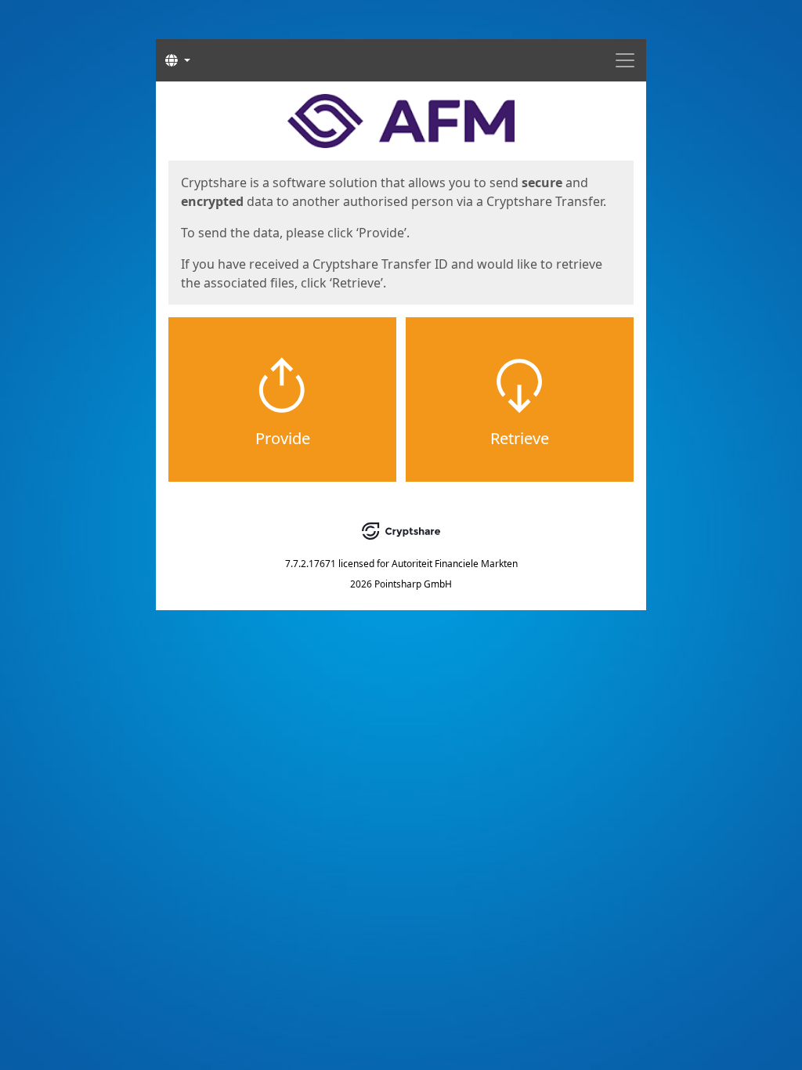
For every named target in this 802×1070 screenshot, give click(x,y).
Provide (282, 438)
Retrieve (519, 438)
